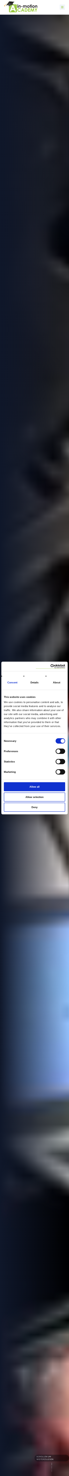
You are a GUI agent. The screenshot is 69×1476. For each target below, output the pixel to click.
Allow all (34, 786)
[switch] (60, 751)
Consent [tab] (12, 682)
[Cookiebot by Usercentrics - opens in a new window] (50, 666)
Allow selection (34, 796)
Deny (34, 807)
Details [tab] (34, 682)
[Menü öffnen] (62, 7)
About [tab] (56, 682)
